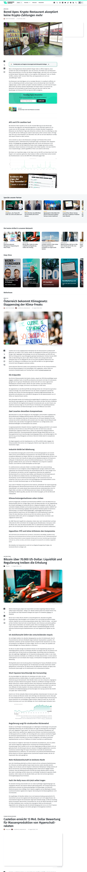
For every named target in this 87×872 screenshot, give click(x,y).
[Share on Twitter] (4, 64)
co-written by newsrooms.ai (23, 308)
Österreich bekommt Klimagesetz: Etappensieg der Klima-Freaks (11, 246)
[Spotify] (70, 2)
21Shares (7, 566)
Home (18, 2)
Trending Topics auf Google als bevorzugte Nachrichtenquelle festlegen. (30, 64)
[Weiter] (85, 210)
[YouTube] (65, 2)
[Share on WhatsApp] (4, 72)
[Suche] (76, 2)
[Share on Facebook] (4, 61)
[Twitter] (57, 2)
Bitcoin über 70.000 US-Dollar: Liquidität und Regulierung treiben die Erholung (30, 246)
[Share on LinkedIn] (4, 68)
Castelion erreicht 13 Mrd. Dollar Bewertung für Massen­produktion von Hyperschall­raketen (50, 247)
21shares (48, 612)
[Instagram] (60, 2)
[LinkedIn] (62, 2)
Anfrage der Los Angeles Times (23, 143)
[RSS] (73, 2)
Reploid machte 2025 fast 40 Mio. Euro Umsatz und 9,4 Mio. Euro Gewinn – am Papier (69, 246)
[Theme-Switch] (80, 2)
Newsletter (41, 2)
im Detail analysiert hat (45, 370)
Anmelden (41, 101)
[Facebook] (54, 2)
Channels (26, 2)
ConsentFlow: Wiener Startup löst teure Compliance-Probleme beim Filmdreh (71, 214)
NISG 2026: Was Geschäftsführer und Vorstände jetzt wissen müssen (33, 214)
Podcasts (34, 2)
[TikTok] (68, 2)
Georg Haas (8, 829)
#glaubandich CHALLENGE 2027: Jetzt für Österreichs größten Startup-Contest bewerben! (52, 214)
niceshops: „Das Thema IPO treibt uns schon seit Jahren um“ (14, 213)
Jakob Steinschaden (10, 18)
